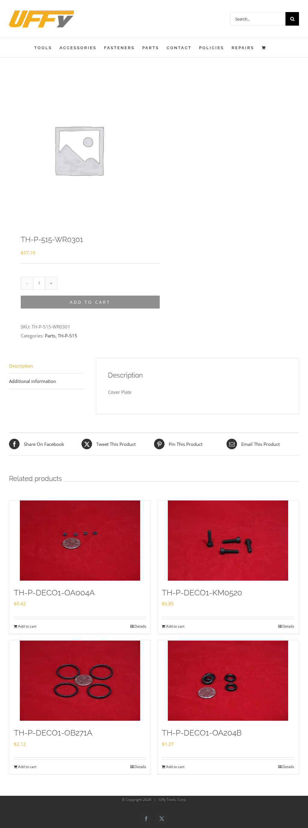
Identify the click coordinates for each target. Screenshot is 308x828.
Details (140, 626)
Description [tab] (21, 366)
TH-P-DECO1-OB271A (53, 732)
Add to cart (90, 302)
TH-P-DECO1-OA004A (54, 592)
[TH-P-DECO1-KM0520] (228, 540)
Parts (50, 336)
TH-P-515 (67, 336)
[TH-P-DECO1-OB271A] (80, 681)
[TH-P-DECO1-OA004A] (80, 540)
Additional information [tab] (32, 381)
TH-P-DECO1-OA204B (202, 732)
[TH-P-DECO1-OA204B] (228, 681)
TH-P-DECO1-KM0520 (202, 592)
